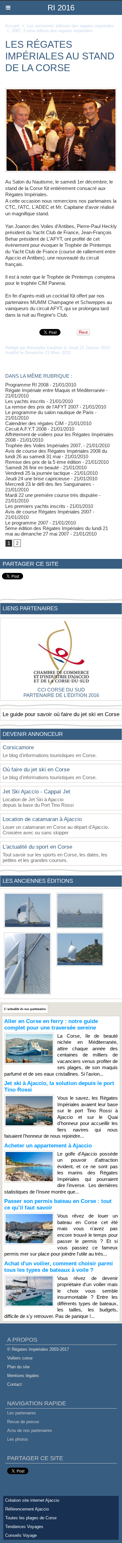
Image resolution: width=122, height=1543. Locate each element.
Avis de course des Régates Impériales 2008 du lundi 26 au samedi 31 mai (56, 453)
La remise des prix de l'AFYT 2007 (41, 407)
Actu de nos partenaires (29, 1430)
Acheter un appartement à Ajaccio (48, 1146)
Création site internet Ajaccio (32, 1500)
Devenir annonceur (33, 734)
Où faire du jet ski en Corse (36, 769)
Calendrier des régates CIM (34, 423)
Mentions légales (23, 1375)
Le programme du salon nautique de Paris (49, 412)
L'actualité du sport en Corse (37, 847)
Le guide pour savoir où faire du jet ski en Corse (61, 714)
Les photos (17, 1439)
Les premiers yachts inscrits (35, 506)
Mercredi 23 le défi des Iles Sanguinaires (48, 484)
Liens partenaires (30, 608)
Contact (14, 1384)
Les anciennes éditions (38, 881)
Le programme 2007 (26, 522)
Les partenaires (21, 1412)
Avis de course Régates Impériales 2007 (48, 511)
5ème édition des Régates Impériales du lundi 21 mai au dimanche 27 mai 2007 (56, 531)
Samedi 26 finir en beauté (32, 467)
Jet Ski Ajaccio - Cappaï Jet (36, 792)
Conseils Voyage (21, 1535)
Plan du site (18, 1366)
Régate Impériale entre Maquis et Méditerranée (55, 390)
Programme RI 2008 (26, 384)
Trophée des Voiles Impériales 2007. (43, 445)
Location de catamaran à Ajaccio (42, 819)
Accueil (12, 25)
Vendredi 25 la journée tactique (37, 473)
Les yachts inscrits (25, 401)
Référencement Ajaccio (27, 1509)
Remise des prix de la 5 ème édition (43, 462)
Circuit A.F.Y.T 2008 (26, 429)
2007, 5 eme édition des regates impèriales (52, 30)
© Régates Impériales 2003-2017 (38, 1349)
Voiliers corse (20, 1358)
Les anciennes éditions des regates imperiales (70, 25)
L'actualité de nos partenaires (25, 1008)
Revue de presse (23, 1421)
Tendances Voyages (24, 1526)
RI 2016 (61, 7)
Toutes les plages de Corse (31, 1517)
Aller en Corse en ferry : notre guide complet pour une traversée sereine (51, 1024)
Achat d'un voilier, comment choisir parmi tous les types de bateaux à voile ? (58, 1266)
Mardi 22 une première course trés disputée (51, 495)
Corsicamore (18, 747)
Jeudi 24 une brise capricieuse (37, 478)
